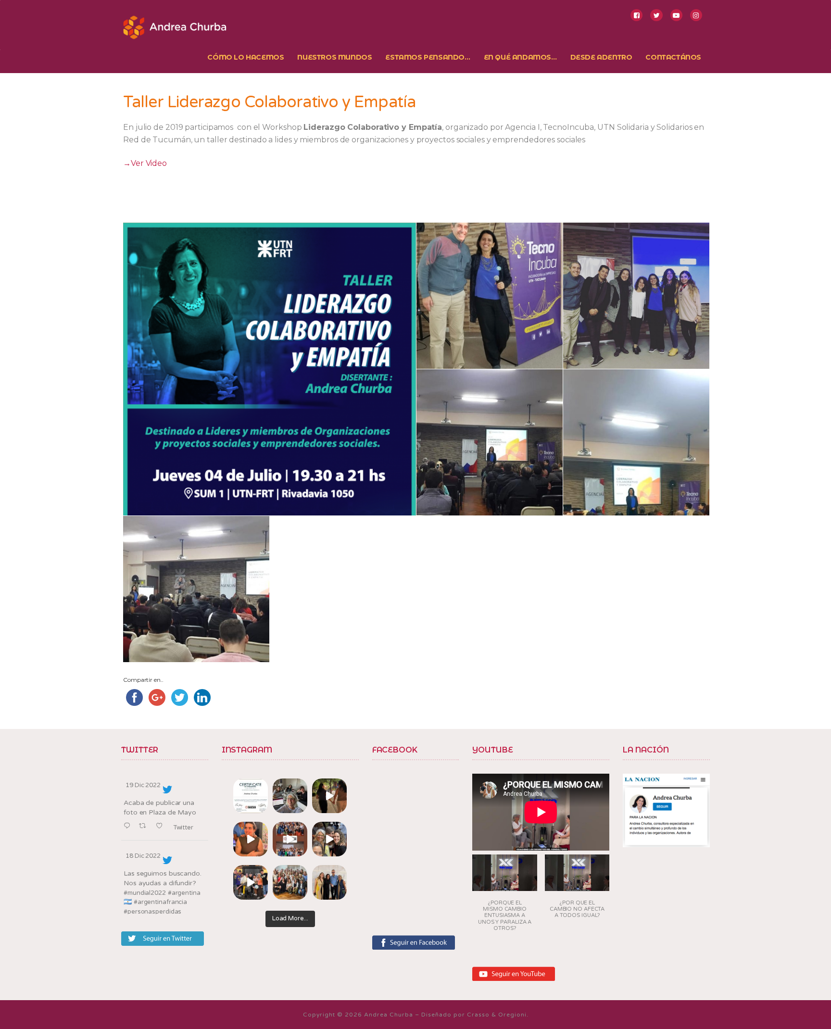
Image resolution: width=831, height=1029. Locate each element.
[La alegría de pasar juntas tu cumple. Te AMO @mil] (250, 839)
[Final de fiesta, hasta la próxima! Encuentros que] (329, 795)
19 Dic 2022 (143, 785)
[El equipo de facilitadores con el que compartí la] (290, 882)
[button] (504, 896)
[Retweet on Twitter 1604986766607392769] (145, 826)
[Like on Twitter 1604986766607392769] (161, 826)
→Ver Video (145, 163)
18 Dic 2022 (143, 856)
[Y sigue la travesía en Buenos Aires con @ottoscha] (329, 882)
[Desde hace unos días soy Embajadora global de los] (250, 795)
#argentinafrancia (160, 902)
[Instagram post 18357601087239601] (290, 839)
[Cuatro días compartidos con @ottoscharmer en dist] (250, 882)
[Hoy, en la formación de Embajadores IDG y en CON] (329, 839)
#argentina (184, 893)
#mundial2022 (145, 893)
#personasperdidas (152, 912)
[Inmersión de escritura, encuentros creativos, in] (290, 795)
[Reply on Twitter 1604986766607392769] (129, 826)
